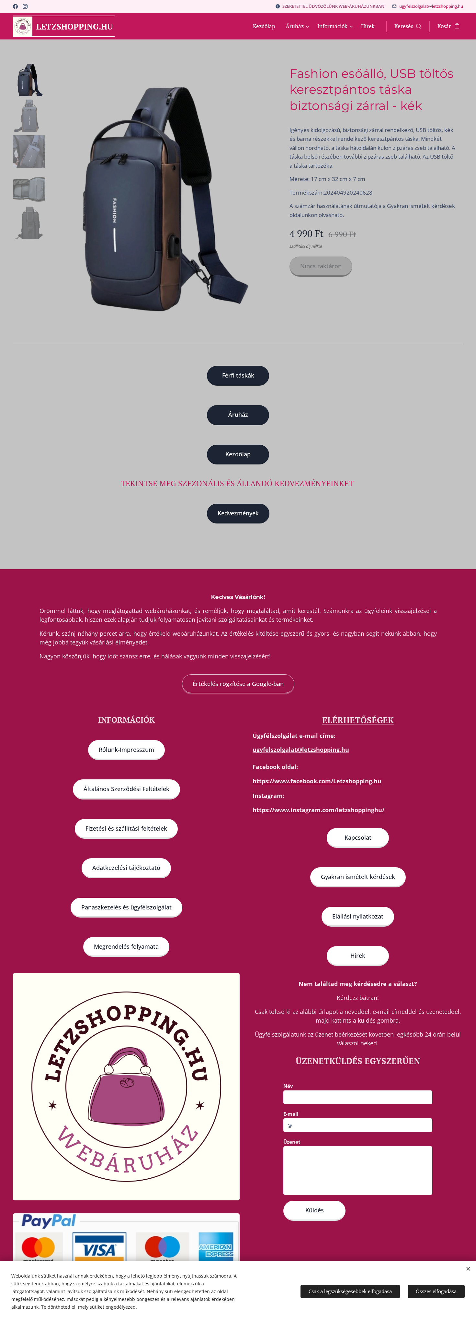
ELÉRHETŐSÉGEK (358, 720)
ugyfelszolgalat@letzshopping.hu (431, 6)
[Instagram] (25, 6)
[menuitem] (265, 26)
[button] (407, 26)
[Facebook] (15, 6)
